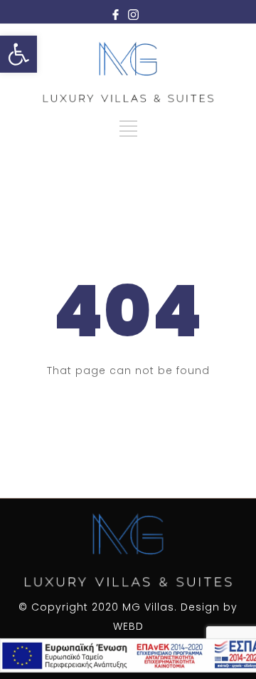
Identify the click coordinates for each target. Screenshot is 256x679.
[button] (18, 54)
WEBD (128, 626)
